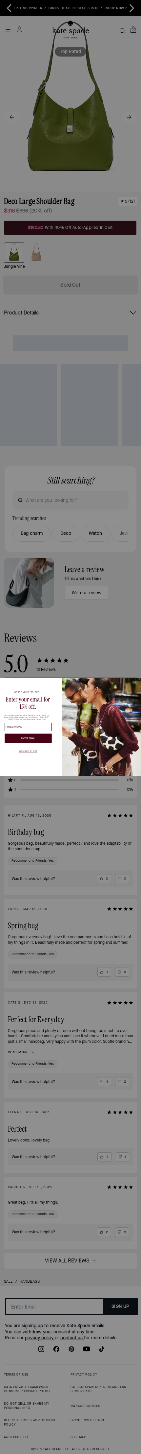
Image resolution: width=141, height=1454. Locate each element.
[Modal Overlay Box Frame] (70, 727)
